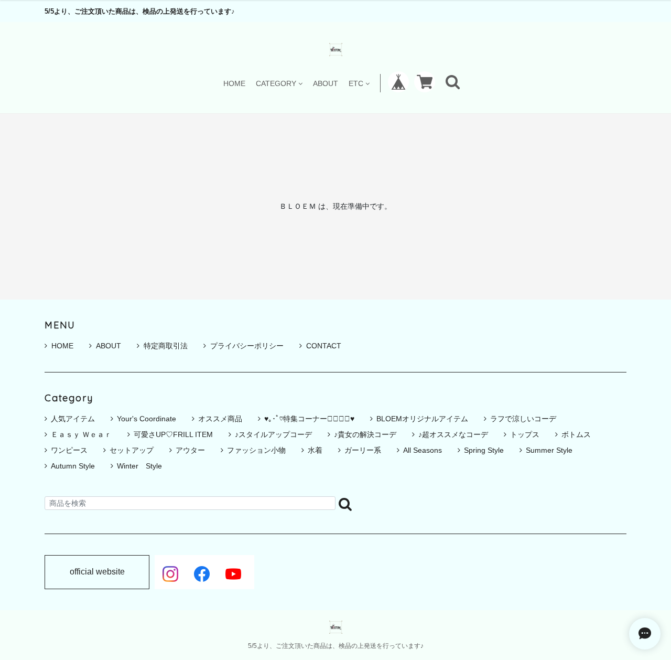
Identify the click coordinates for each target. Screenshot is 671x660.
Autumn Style (73, 466)
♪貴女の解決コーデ (365, 434)
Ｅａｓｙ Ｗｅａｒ (81, 434)
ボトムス (576, 434)
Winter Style (139, 466)
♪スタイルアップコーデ (273, 434)
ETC (356, 83)
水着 (315, 450)
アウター (190, 450)
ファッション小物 (256, 450)
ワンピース (69, 450)
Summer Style (549, 450)
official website (97, 572)
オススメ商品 (220, 418)
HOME (234, 83)
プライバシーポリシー (247, 346)
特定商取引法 (166, 346)
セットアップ (132, 450)
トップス (524, 434)
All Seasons (422, 450)
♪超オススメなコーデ (453, 434)
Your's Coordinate (146, 418)
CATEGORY (276, 83)
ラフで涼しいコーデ (523, 418)
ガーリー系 (362, 450)
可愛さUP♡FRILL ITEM (173, 434)
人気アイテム (73, 418)
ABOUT (325, 83)
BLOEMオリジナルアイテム (422, 418)
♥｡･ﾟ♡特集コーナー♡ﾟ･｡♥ (309, 418)
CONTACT (323, 346)
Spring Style (484, 450)
